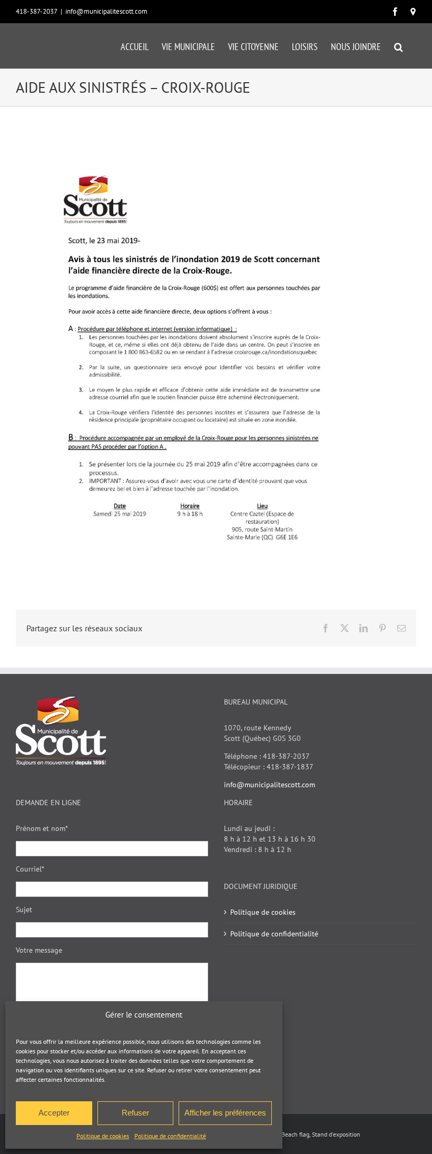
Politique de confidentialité (170, 1136)
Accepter (54, 1112)
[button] (398, 46)
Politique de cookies (102, 1136)
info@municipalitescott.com (106, 11)
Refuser (135, 1112)
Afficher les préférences (225, 1112)
